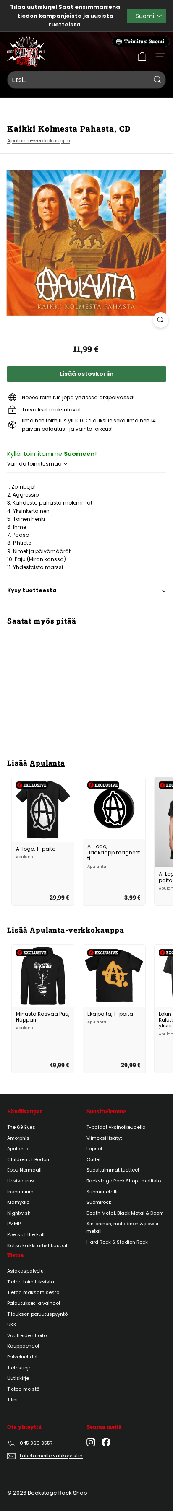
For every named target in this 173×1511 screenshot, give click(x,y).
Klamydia (18, 1202)
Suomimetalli (102, 1191)
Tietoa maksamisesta (33, 1292)
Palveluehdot (22, 1356)
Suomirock (98, 1202)
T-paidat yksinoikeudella (116, 1127)
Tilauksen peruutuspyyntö (37, 1314)
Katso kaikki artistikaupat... (38, 1245)
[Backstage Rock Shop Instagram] (90, 1442)
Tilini (12, 1399)
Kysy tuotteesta (32, 590)
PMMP (14, 1223)
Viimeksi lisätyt (104, 1138)
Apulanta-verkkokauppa (38, 140)
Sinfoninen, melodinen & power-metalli (123, 1227)
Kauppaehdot (23, 1346)
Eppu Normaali (24, 1170)
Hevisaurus (20, 1180)
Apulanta (47, 763)
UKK (11, 1324)
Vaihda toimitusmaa (35, 463)
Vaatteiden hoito (27, 1335)
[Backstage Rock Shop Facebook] (106, 1442)
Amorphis (18, 1138)
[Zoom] (160, 320)
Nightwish (19, 1213)
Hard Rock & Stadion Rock (117, 1242)
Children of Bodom (29, 1159)
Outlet (93, 1159)
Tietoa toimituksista (30, 1281)
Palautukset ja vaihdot (33, 1303)
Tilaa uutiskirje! (33, 7)
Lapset (94, 1148)
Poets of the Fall (26, 1234)
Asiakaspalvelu (25, 1271)
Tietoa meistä (23, 1389)
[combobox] (86, 80)
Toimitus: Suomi (144, 41)
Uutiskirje (18, 1378)
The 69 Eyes (21, 1127)
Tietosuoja (19, 1367)
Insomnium (20, 1191)
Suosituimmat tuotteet (112, 1170)
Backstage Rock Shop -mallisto (123, 1180)
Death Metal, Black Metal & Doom (125, 1213)
